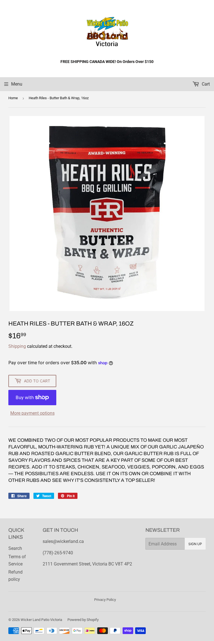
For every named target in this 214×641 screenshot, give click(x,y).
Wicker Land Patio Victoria (41, 620)
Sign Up (195, 544)
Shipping (17, 346)
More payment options (32, 413)
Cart (205, 84)
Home (13, 98)
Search (15, 548)
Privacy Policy (105, 600)
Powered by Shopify (83, 620)
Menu (16, 84)
